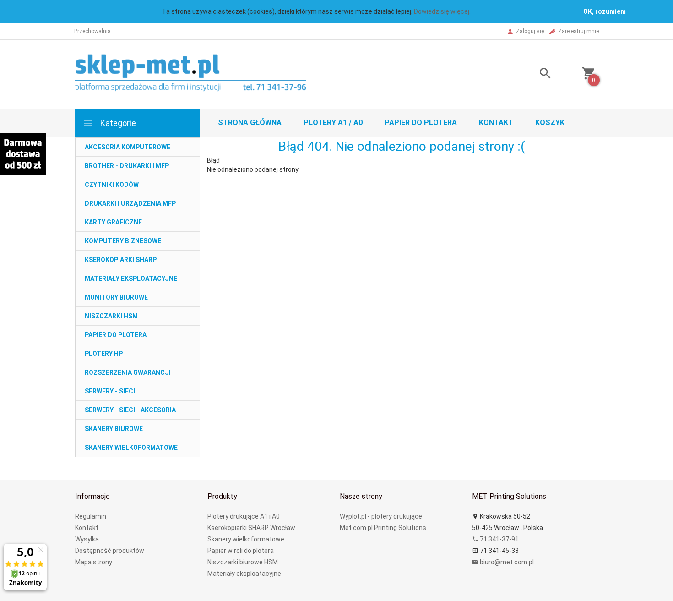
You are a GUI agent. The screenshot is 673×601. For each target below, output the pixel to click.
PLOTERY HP (104, 353)
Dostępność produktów (109, 550)
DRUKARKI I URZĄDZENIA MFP (130, 203)
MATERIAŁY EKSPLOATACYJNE (131, 278)
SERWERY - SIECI (110, 391)
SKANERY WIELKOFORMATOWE (131, 447)
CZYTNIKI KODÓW (112, 184)
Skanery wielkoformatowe (245, 539)
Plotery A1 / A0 (333, 122)
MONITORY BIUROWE (116, 297)
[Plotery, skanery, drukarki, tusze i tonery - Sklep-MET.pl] (202, 73)
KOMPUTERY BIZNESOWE (123, 241)
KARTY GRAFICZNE (113, 222)
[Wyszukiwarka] (534, 74)
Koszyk (549, 122)
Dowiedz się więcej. (442, 11)
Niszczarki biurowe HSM (242, 562)
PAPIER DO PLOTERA (116, 335)
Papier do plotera (421, 122)
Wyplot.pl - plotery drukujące (381, 516)
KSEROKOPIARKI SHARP (121, 259)
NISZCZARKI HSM (111, 316)
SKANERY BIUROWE (114, 428)
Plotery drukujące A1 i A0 (243, 516)
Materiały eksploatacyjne (244, 573)
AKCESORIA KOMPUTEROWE (127, 147)
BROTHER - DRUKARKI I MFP (127, 165)
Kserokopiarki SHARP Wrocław (251, 527)
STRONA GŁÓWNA (250, 122)
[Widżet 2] (23, 154)
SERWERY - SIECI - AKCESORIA (130, 410)
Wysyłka (87, 539)
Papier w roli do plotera (240, 550)
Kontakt (496, 122)
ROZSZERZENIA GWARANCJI (128, 372)
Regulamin (90, 516)
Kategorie (117, 123)
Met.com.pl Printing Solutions (383, 527)
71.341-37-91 (498, 539)
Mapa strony (93, 562)
